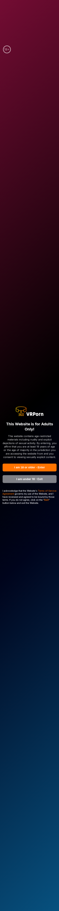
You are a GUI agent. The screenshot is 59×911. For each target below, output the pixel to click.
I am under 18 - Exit (29, 479)
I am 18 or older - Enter (29, 467)
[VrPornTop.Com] (29, 412)
